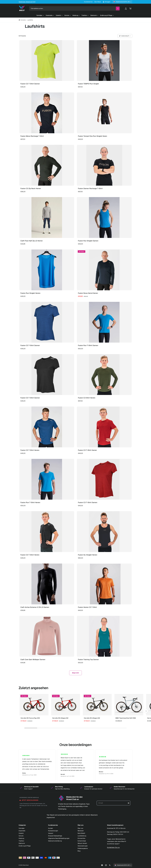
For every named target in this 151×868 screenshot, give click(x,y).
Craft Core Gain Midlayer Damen (32, 659)
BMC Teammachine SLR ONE (126, 718)
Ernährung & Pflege (24, 846)
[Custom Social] (110, 865)
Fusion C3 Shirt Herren (86, 398)
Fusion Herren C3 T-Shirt (87, 607)
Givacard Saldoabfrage (55, 836)
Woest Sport (26, 865)
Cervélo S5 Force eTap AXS (30, 718)
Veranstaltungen (83, 846)
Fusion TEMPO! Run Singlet (88, 84)
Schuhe (21, 836)
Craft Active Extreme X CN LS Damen (34, 607)
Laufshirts (30, 20)
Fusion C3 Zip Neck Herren (30, 188)
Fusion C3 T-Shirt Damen (30, 84)
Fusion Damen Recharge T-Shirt (90, 188)
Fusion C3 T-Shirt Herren (29, 450)
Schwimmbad (82, 841)
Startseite (23, 20)
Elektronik (22, 843)
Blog (79, 851)
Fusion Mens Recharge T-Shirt (32, 136)
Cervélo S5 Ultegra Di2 (60, 718)
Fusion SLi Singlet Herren (87, 555)
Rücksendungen (53, 831)
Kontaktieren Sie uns (113, 847)
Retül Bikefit (81, 833)
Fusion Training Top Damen (88, 659)
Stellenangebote (83, 848)
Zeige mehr (75, 673)
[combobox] (74, 8)
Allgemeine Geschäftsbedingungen (59, 838)
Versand (50, 833)
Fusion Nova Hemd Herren (88, 293)
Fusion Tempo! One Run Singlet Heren (92, 136)
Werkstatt (81, 831)
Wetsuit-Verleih (82, 843)
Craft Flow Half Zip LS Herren (31, 241)
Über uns (80, 828)
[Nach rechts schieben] (146, 711)
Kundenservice (88, 2)
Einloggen (107, 2)
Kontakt (50, 828)
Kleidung (21, 838)
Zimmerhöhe (81, 838)
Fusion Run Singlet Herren (30, 293)
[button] (130, 8)
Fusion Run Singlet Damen (88, 241)
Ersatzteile (22, 831)
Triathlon (21, 841)
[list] (75, 765)
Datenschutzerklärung (55, 841)
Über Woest (97, 2)
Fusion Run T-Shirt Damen (88, 345)
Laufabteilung (82, 836)
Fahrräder (22, 828)
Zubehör (21, 833)
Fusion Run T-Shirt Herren (30, 502)
